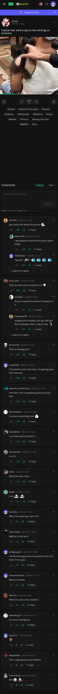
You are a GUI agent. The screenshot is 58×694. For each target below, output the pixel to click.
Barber (13, 119)
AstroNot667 (15, 452)
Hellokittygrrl (15, 615)
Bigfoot (24, 124)
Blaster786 (19, 236)
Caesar (12, 109)
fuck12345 (14, 280)
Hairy (50, 114)
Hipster (46, 109)
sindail (14, 21)
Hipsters (10, 114)
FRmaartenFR (21, 316)
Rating (40, 185)
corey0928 (14, 365)
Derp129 (13, 635)
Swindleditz (14, 431)
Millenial (38, 114)
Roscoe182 (14, 345)
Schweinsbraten (16, 575)
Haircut (25, 119)
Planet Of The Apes (29, 109)
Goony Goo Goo (41, 119)
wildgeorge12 (15, 552)
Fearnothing (14, 675)
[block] (54, 22)
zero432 (12, 220)
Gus (35, 124)
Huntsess (13, 511)
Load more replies (20, 270)
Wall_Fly (12, 595)
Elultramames (15, 411)
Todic (11, 471)
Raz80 (11, 492)
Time (51, 185)
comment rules (34, 210)
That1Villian (14, 532)
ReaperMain (14, 655)
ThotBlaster (20, 255)
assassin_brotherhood (19, 388)
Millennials (24, 114)
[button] (47, 4)
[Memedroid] (10, 4)
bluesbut (18, 296)
